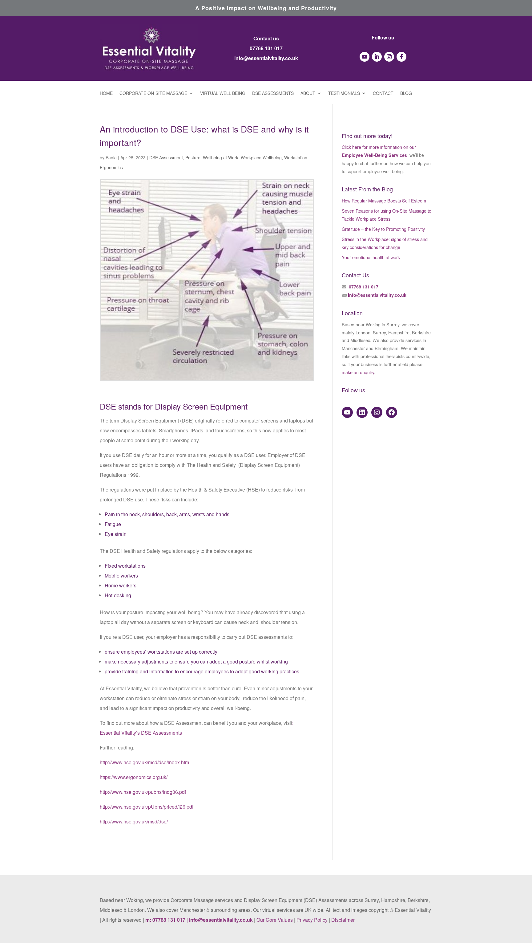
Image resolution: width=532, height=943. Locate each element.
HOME (106, 93)
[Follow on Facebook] (401, 57)
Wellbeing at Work (220, 157)
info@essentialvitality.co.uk (266, 58)
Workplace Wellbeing (261, 157)
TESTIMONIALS (344, 93)
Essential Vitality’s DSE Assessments (141, 732)
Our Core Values (274, 919)
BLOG (406, 93)
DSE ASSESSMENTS (273, 93)
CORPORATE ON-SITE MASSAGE (153, 93)
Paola (111, 157)
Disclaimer (343, 919)
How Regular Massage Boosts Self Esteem (384, 200)
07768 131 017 (266, 48)
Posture (192, 157)
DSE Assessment (166, 157)
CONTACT (383, 93)
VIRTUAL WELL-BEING (222, 93)
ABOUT (307, 93)
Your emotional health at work (371, 257)
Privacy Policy (312, 919)
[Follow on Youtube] (364, 57)
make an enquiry (358, 372)
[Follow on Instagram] (389, 57)
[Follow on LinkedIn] (377, 57)
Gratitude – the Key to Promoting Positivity (383, 229)
